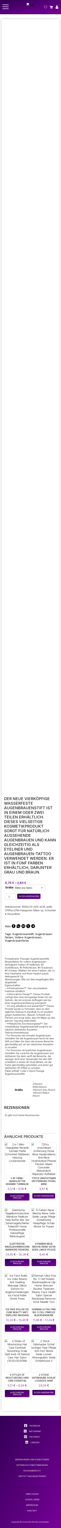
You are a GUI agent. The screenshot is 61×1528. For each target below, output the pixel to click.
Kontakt (32, 1510)
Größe (9, 887)
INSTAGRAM (34, 1431)
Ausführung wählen (17, 1197)
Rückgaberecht (32, 1470)
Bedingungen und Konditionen (32, 1459)
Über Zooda (32, 1494)
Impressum (32, 1505)
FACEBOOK (34, 1426)
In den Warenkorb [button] (44, 1196)
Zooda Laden (32, 1499)
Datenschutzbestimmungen (32, 1465)
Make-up (38, 910)
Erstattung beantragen (32, 1476)
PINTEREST (34, 1437)
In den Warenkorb (29, 896)
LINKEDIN (34, 1442)
